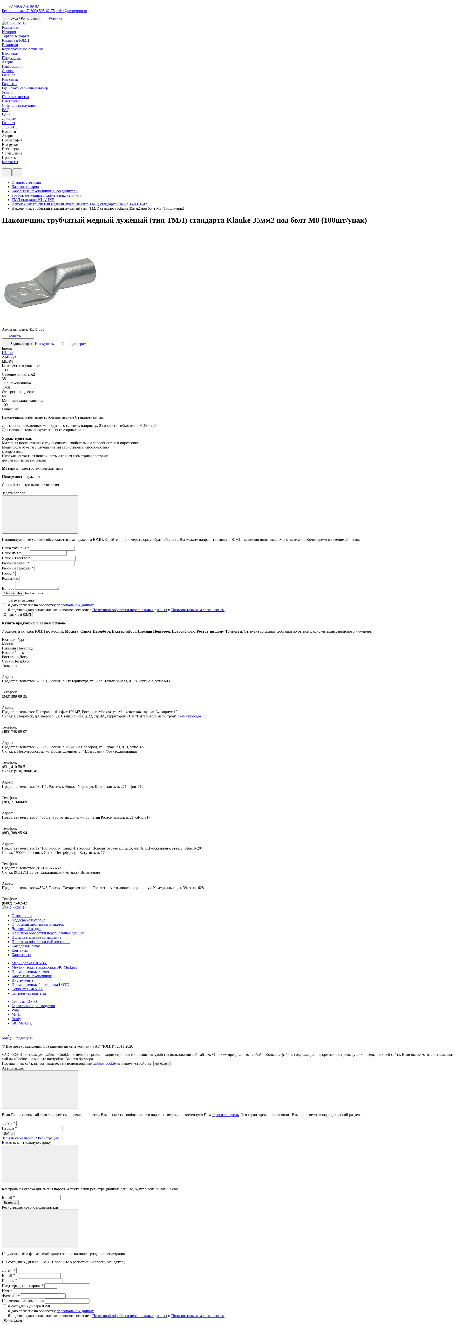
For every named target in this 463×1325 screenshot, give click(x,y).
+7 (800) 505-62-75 (28, 11)
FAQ (6, 110)
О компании (22, 916)
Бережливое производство (33, 1006)
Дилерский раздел (26, 929)
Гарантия (9, 84)
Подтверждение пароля (22, 1286)
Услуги (8, 92)
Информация (12, 66)
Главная (8, 123)
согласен (162, 1063)
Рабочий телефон (17, 568)
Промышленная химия (30, 972)
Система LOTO (24, 1001)
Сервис (8, 71)
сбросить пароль (225, 1115)
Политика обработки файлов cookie (41, 942)
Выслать (10, 1203)
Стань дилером (73, 343)
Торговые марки (15, 36)
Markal (17, 1014)
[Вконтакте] (11, 1034)
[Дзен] (5, 1034)
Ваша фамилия (15, 548)
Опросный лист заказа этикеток (38, 924)
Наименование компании (23, 1301)
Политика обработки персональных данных (48, 933)
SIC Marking (22, 1023)
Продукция (11, 58)
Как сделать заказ (26, 946)
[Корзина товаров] (26, 174)
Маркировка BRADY (29, 963)
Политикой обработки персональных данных (129, 610)
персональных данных (75, 605)
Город (8, 573)
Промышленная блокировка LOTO (40, 985)
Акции (7, 62)
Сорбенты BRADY (27, 989)
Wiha (16, 1010)
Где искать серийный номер (25, 88)
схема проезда (189, 716)
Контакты (10, 162)
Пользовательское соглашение (36, 937)
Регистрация (48, 1138)
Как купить (44, 343)
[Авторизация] (7, 172)
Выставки (10, 53)
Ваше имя (11, 553)
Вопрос (8, 588)
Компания (10, 27)
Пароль (9, 1128)
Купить (14, 336)
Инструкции (12, 101)
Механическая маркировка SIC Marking (44, 967)
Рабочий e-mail (15, 563)
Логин (8, 1123)
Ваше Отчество (16, 558)
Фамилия (11, 1296)
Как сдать (10, 79)
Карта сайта (21, 955)
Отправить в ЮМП (17, 614)
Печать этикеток (15, 97)
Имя (7, 1291)
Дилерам (9, 118)
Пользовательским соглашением (198, 610)
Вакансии (10, 45)
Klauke (7, 353)
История (9, 32)
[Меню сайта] (17, 172)
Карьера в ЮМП (15, 40)
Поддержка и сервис (28, 920)
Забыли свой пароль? (19, 1138)
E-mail (8, 1197)
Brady (16, 1019)
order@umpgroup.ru (71, 11)
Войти (8, 1133)
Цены (6, 114)
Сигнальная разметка (29, 993)
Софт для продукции (19, 105)
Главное (8, 75)
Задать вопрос (21, 344)
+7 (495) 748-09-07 (24, 6)
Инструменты (23, 980)
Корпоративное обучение (23, 49)
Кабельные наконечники (32, 976)
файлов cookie (104, 1063)
